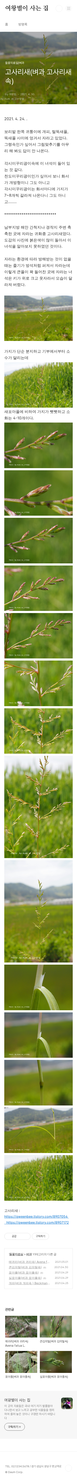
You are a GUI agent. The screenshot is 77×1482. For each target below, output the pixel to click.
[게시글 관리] (25, 1236)
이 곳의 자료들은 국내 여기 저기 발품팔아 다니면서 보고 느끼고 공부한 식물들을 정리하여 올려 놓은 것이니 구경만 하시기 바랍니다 (29, 1412)
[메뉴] (68, 8)
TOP (68, 1468)
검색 (59, 8)
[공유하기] (20, 1236)
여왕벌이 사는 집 (27, 9)
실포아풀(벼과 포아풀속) (25, 1278)
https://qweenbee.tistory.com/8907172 (37, 1222)
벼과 (29, 1254)
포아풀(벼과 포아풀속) (24, 1272)
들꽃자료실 (16, 1254)
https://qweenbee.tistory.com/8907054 (36, 1216)
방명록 (22, 24)
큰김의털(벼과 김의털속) (25, 1267)
